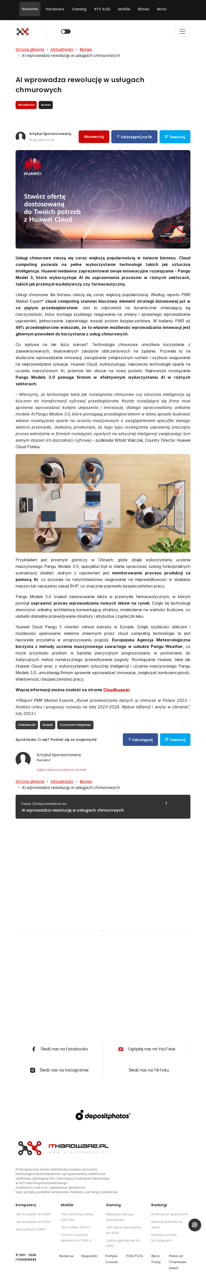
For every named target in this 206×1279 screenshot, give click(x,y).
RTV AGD (102, 9)
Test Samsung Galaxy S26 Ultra (77, 1217)
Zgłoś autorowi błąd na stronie (61, 769)
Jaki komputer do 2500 (33, 1214)
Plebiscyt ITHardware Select (177, 1262)
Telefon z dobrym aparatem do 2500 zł (76, 1237)
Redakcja (66, 1256)
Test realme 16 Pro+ (76, 1227)
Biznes (143, 9)
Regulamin (89, 1256)
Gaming (79, 9)
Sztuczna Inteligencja (75, 725)
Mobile (124, 9)
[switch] (66, 31)
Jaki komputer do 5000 (33, 1222)
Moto (162, 9)
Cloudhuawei (116, 689)
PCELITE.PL (134, 1256)
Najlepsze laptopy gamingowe (120, 1217)
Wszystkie (30, 9)
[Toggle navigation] (182, 31)
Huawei (48, 725)
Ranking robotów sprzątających (164, 1237)
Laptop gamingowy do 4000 (123, 1243)
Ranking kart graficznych (169, 1214)
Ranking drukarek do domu (166, 1224)
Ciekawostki (26, 725)
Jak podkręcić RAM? (31, 1229)
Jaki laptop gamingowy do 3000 (123, 1230)
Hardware (55, 9)
